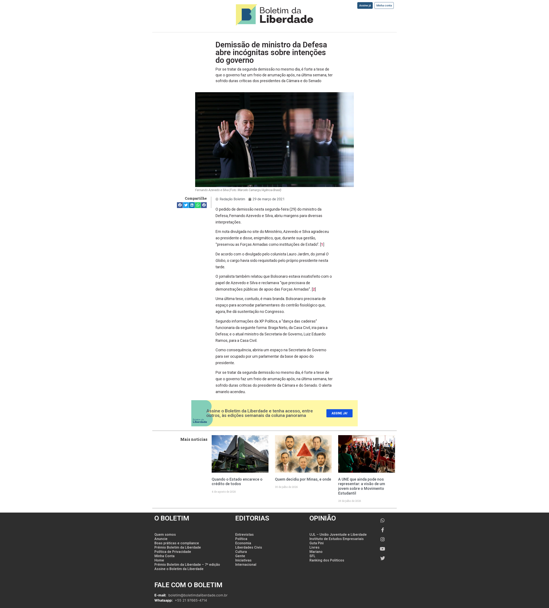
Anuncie (160, 539)
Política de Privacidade (172, 552)
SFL (312, 556)
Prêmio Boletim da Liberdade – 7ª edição (187, 565)
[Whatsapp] (382, 520)
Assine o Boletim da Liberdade (179, 569)
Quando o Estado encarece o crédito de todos (237, 481)
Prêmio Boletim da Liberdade (177, 547)
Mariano (316, 552)
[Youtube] (382, 549)
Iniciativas (243, 560)
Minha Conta (164, 556)
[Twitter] (382, 558)
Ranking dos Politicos (326, 560)
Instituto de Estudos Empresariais (336, 539)
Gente (240, 556)
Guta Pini (316, 543)
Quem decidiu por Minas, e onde (303, 479)
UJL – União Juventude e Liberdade (338, 535)
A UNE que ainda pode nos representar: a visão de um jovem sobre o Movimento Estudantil (361, 486)
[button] (180, 205)
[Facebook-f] (382, 530)
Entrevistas (244, 535)
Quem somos (165, 535)
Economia (243, 543)
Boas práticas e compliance (176, 543)
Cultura (241, 552)
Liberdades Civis (248, 547)
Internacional (245, 565)
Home (159, 560)
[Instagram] (382, 539)
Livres (314, 547)
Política (241, 539)
